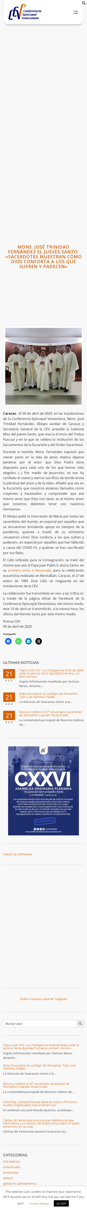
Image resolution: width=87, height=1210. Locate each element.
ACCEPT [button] (61, 1203)
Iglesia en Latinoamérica (19, 1183)
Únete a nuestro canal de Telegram (43, 999)
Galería (8, 1178)
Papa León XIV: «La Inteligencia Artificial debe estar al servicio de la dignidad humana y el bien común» (51, 673)
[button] (84, 4)
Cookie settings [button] (39, 1203)
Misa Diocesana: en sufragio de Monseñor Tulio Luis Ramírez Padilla (48, 695)
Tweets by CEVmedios (17, 854)
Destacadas (11, 1172)
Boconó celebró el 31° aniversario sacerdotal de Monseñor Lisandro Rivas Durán (50, 713)
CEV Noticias (11, 1161)
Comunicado (11, 1167)
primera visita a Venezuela (29, 570)
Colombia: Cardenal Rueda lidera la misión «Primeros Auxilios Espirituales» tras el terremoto (40, 1103)
